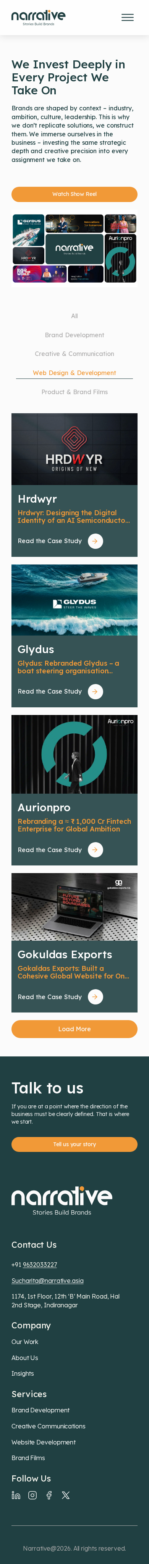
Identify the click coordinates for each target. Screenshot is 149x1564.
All (74, 316)
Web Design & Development (74, 373)
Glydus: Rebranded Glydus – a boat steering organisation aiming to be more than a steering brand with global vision (73, 667)
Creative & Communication (74, 353)
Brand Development (74, 335)
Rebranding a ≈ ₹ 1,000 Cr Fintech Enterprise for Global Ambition (74, 825)
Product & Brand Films (74, 392)
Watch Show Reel (74, 194)
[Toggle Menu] (127, 17)
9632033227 (40, 1264)
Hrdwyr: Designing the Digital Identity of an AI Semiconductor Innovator (73, 517)
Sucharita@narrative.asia (47, 1280)
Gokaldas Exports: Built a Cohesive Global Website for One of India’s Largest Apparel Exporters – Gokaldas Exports (73, 972)
